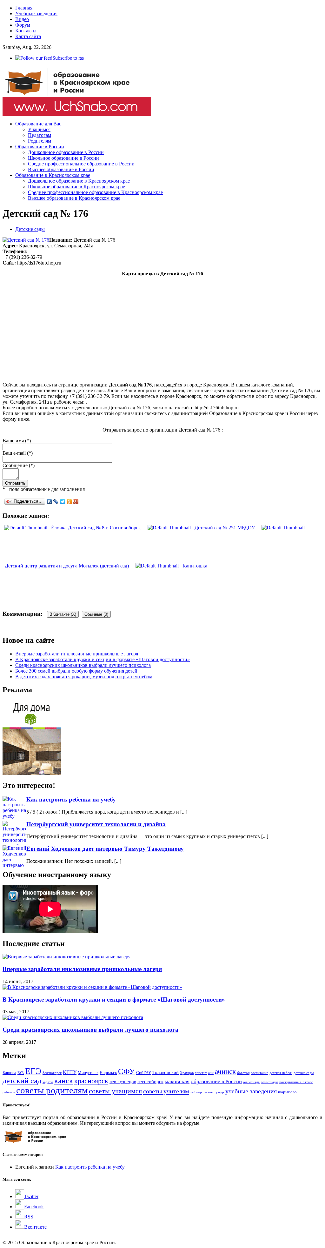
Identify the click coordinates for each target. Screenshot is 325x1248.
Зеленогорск (52, 1073)
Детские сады (30, 229)
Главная (23, 7)
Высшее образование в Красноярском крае (74, 198)
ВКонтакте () (63, 614)
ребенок (9, 1092)
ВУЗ (20, 1073)
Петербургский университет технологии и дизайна (96, 824)
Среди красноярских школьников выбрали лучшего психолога (83, 665)
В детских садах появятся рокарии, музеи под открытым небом (83, 676)
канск (63, 1080)
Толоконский (165, 1072)
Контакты (25, 30)
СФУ (126, 1071)
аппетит (201, 1073)
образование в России (216, 1081)
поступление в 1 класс (296, 1082)
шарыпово (287, 1092)
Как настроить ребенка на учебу (71, 799)
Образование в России (39, 146)
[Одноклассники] (69, 502)
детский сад (22, 1080)
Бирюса (9, 1072)
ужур (220, 1092)
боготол (243, 1073)
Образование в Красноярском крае (52, 175)
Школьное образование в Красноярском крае (76, 186)
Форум (22, 25)
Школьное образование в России (63, 158)
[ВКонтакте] (49, 502)
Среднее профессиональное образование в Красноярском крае (95, 192)
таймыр (196, 1092)
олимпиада (251, 1082)
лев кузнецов (122, 1081)
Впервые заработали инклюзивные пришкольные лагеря (76, 653)
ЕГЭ (33, 1071)
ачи (211, 1073)
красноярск (91, 1081)
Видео (22, 19)
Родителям (39, 141)
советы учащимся (115, 1091)
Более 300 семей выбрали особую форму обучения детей (76, 671)
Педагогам (39, 135)
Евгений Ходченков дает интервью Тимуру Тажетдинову (105, 848)
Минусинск (88, 1072)
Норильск (108, 1072)
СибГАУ (143, 1072)
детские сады (304, 1073)
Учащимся (39, 129)
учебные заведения (251, 1091)
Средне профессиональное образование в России (81, 163)
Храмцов (187, 1073)
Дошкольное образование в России (66, 152)
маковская (177, 1081)
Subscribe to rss (68, 58)
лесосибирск (150, 1081)
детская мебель (280, 1073)
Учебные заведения (36, 13)
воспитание (259, 1073)
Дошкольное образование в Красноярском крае (79, 181)
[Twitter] (62, 502)
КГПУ (69, 1072)
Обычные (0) (96, 614)
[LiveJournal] (56, 502)
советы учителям (166, 1091)
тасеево (209, 1092)
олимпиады (269, 1082)
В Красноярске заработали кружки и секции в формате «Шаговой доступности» (102, 659)
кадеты (48, 1082)
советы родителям (52, 1090)
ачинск (225, 1071)
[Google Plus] (76, 502)
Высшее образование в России (61, 169)
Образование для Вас (38, 123)
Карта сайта (28, 36)
